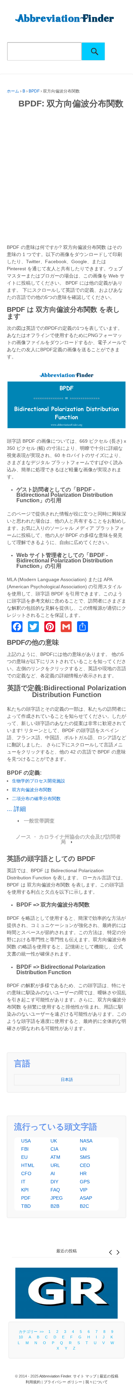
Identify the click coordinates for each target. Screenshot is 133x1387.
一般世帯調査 (39, 821)
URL (55, 1165)
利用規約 (33, 1382)
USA (26, 1141)
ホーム (13, 91)
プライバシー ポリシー (63, 1382)
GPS (85, 1181)
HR (83, 1173)
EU (24, 1157)
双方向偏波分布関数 (32, 789)
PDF (26, 1198)
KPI (25, 1190)
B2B (54, 1206)
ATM (55, 1157)
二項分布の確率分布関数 (36, 798)
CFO (26, 1173)
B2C (84, 1206)
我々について (96, 1382)
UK (53, 1141)
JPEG (56, 1198)
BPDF (34, 91)
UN (83, 1149)
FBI (25, 1149)
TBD (26, 1206)
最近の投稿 (66, 1251)
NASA (86, 1141)
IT (23, 1181)
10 (21, 1337)
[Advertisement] (66, 177)
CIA (54, 1149)
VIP (83, 1190)
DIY (54, 1181)
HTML (27, 1165)
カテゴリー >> (32, 1332)
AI (52, 1173)
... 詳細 (16, 809)
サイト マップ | (86, 1376)
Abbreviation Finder (55, 1376)
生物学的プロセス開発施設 (38, 780)
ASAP (86, 1198)
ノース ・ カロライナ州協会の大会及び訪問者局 (68, 839)
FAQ (55, 1190)
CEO (85, 1165)
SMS (85, 1157)
